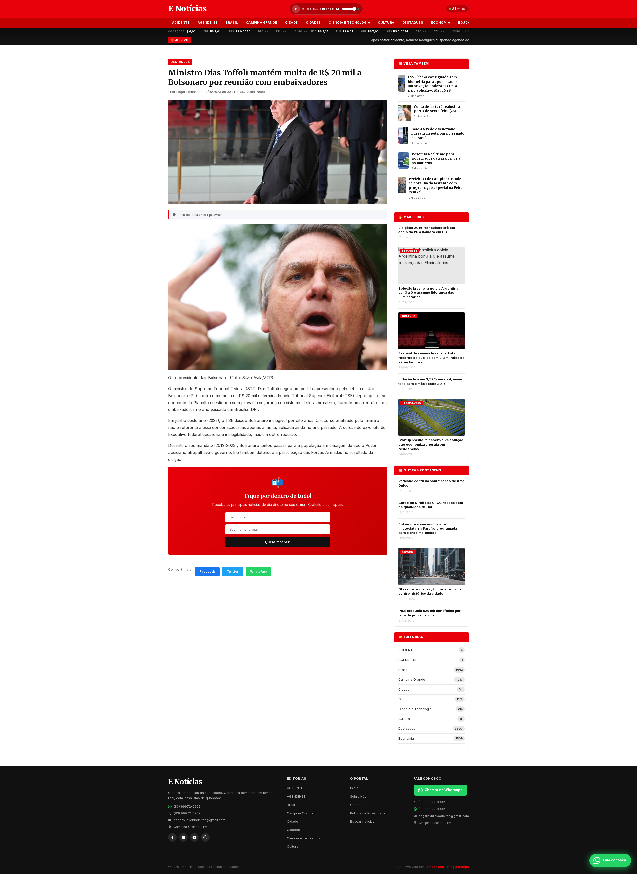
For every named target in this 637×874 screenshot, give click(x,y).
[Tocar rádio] (296, 9)
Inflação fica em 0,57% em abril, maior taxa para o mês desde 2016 (430, 381)
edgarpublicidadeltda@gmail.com (199, 820)
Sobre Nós (358, 796)
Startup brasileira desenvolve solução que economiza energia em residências (430, 444)
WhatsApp (258, 571)
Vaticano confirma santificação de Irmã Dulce (431, 483)
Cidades (313, 22)
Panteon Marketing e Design (447, 867)
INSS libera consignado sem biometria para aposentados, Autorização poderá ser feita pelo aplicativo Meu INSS (433, 84)
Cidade (291, 22)
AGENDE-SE (208, 22)
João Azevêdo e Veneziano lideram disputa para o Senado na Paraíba (437, 133)
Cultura (386, 22)
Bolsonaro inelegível (268, 420)
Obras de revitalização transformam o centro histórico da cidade (430, 591)
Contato (356, 805)
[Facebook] (172, 837)
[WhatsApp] (205, 837)
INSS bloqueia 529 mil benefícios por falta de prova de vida (429, 613)
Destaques (412, 22)
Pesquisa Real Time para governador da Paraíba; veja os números (436, 158)
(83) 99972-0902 (187, 806)
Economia (440, 22)
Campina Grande (261, 22)
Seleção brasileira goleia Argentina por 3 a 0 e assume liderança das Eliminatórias (428, 292)
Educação (467, 22)
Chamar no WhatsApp (444, 790)
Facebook (207, 571)
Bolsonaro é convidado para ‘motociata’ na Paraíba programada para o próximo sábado (427, 528)
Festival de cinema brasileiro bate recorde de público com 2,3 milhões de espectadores (431, 357)
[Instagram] (183, 837)
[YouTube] (194, 837)
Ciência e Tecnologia (349, 22)
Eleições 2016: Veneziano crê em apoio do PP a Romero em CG (426, 230)
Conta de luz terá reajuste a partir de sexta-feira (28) (437, 109)
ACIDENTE (181, 22)
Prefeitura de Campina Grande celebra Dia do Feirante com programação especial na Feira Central (436, 185)
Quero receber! (277, 542)
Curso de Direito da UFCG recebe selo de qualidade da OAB (430, 505)
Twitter (233, 571)
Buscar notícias (362, 821)
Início (354, 788)
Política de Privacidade (368, 813)
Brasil (232, 22)
